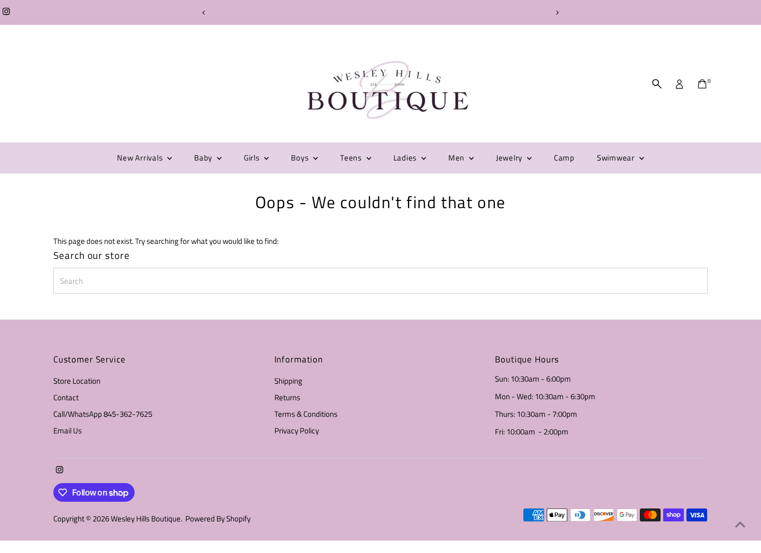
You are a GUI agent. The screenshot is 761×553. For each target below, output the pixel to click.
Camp (564, 158)
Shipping (288, 381)
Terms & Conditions (306, 414)
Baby (204, 158)
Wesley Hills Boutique (146, 519)
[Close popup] (738, 288)
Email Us (67, 430)
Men (457, 158)
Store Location (76, 381)
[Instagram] (6, 12)
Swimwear (617, 158)
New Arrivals (141, 158)
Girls (253, 158)
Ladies (406, 158)
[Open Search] (657, 84)
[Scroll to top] (740, 524)
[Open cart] (702, 84)
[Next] (557, 12)
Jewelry (510, 158)
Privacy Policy (296, 430)
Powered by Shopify (218, 519)
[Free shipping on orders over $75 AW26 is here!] (381, 12)
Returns (287, 397)
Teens (352, 158)
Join (647, 481)
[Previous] (204, 12)
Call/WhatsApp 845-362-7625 (102, 414)
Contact (66, 397)
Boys (301, 158)
